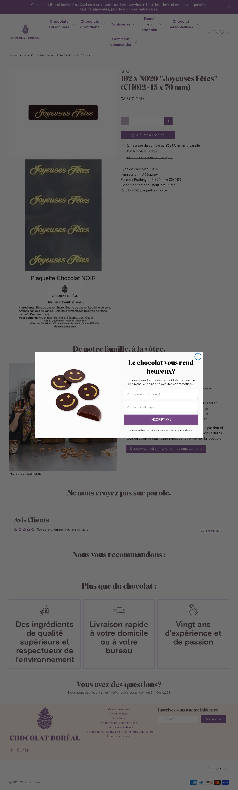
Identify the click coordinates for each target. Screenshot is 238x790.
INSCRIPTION (161, 419)
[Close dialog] (198, 356)
